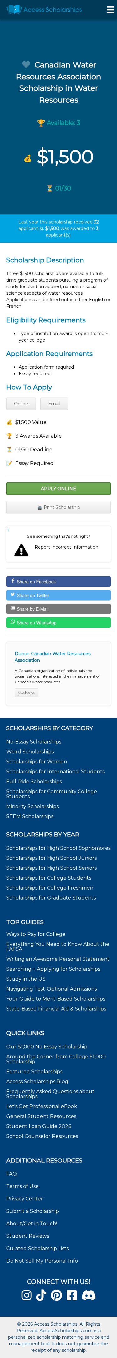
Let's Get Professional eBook (41, 1106)
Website (26, 692)
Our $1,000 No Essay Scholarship (46, 1047)
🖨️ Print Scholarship (58, 507)
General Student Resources (41, 1116)
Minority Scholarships (32, 806)
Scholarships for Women (36, 762)
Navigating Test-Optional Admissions (51, 989)
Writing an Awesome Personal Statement (58, 959)
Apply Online (58, 488)
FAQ (11, 1174)
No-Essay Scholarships (33, 742)
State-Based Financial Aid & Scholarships (56, 1009)
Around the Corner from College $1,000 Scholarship (56, 1059)
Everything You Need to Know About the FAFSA (57, 946)
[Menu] (110, 9)
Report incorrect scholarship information (8, 530)
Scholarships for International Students (55, 772)
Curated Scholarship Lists (37, 1248)
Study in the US (26, 979)
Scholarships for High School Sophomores (58, 848)
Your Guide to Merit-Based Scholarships (56, 999)
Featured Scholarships (35, 1072)
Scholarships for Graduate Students (51, 898)
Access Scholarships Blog (37, 1081)
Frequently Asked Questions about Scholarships (50, 1094)
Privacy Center (24, 1199)
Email (54, 404)
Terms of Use (22, 1186)
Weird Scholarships (30, 752)
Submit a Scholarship (32, 1211)
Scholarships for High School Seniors (51, 868)
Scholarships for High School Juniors (51, 858)
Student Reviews (27, 1236)
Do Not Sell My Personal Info (42, 1261)
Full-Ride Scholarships (34, 782)
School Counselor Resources (42, 1136)
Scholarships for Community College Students (51, 794)
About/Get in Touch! (31, 1224)
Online (21, 404)
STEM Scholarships (29, 816)
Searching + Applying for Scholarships (53, 969)
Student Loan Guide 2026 (38, 1126)
